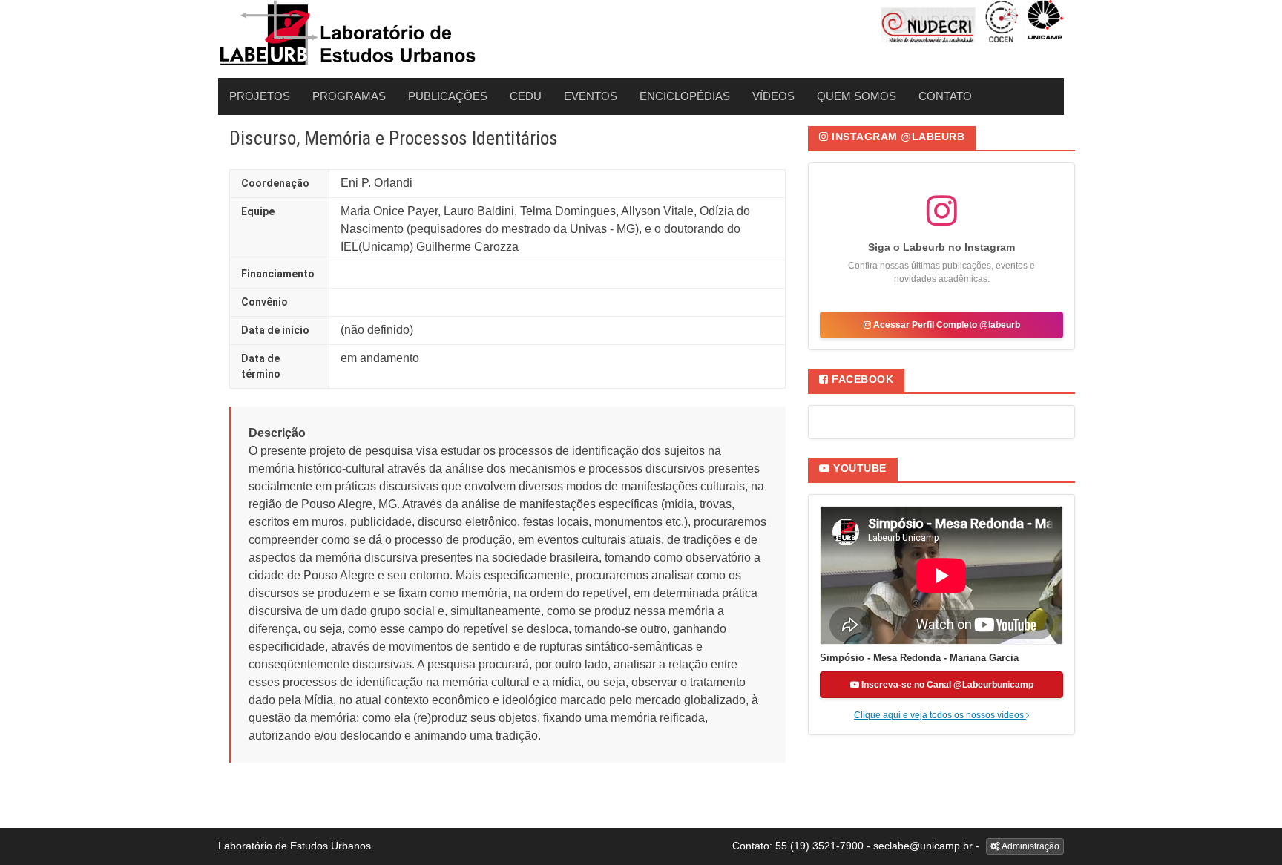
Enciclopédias (685, 96)
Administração (1029, 846)
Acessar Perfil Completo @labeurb (945, 325)
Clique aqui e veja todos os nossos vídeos (940, 715)
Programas (349, 96)
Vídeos (773, 96)
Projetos (259, 96)
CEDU (526, 96)
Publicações (447, 96)
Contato (945, 96)
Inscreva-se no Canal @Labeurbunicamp (946, 685)
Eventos (590, 96)
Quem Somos (856, 96)
